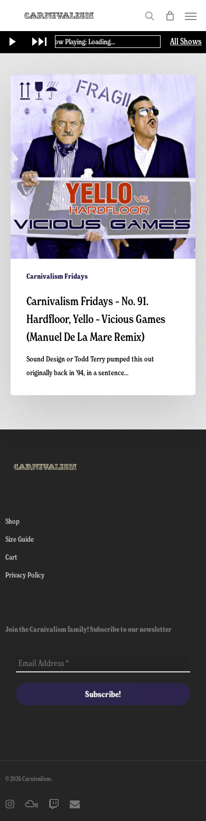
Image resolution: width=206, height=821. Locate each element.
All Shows (186, 41)
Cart (11, 556)
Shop (12, 520)
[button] (190, 16)
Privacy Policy (24, 574)
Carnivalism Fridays (57, 276)
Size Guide (19, 538)
